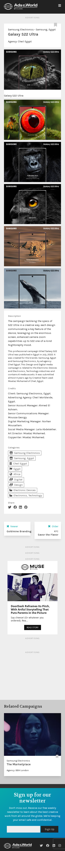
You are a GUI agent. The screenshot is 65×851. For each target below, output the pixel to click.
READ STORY (32, 627)
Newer (14, 526)
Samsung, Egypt (46, 29)
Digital (18, 479)
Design (18, 484)
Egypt (17, 468)
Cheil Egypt (25, 41)
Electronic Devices (25, 490)
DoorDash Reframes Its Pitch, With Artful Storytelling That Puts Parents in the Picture (30, 609)
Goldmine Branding (19, 531)
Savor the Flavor (48, 534)
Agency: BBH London (18, 770)
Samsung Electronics (21, 29)
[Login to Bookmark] (56, 25)
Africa (17, 474)
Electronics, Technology (28, 495)
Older (55, 526)
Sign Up (49, 829)
